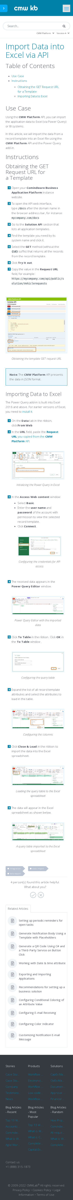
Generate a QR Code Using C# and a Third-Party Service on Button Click (42, 950)
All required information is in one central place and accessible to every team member (58, 1132)
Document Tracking (58, 1086)
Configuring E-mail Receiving (37, 1012)
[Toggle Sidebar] (3, 8)
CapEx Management (58, 1074)
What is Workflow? (13, 1139)
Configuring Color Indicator (36, 1024)
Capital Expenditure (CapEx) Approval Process (35, 1149)
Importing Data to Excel (33, 96)
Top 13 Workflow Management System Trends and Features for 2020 (13, 1120)
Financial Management (58, 1099)
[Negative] (40, 893)
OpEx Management (58, 1080)
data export (15, 873)
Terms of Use (45, 1194)
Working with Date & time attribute (42, 963)
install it (27, 411)
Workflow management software (35, 1074)
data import (38, 868)
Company (12, 1086)
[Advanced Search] (64, 26)
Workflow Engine (35, 1099)
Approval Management (58, 1093)
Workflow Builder (35, 1086)
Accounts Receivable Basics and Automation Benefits (13, 1126)
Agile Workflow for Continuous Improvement (13, 1145)
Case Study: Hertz (13, 1074)
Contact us (13, 1162)
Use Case (18, 76)
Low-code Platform (35, 1093)
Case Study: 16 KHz (13, 1080)
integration (15, 868)
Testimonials (13, 1093)
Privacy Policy (21, 1190)
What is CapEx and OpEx (35, 1137)
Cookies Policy (42, 1190)
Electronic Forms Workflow (35, 1080)
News (9, 1099)
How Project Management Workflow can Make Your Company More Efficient (58, 1120)
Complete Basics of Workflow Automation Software (35, 1143)
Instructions (19, 81)
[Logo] (26, 8)
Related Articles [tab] (18, 908)
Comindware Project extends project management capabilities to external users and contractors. (58, 1126)
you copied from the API (35, 436)
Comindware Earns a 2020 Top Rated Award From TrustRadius (13, 1132)
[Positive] (32, 893)
